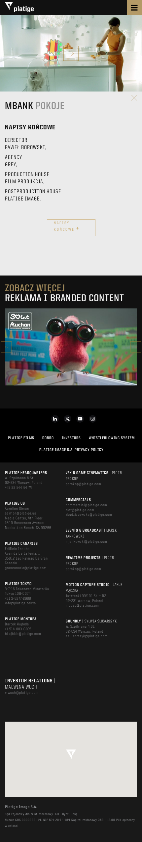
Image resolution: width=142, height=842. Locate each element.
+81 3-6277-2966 (18, 599)
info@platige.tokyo (20, 603)
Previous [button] (6, 346)
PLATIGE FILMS (21, 438)
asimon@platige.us (20, 513)
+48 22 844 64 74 (18, 488)
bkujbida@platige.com (23, 634)
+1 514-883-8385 (18, 629)
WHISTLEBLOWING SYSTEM (112, 438)
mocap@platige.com (82, 606)
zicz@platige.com (80, 510)
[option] (71, 346)
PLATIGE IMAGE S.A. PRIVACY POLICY (71, 450)
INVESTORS (71, 438)
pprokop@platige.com (83, 484)
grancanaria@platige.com (26, 568)
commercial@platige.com (86, 505)
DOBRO (48, 438)
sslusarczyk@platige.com (87, 636)
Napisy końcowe (67, 226)
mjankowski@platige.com (86, 542)
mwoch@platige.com (22, 693)
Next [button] (135, 346)
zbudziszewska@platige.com (89, 515)
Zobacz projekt (71, 360)
